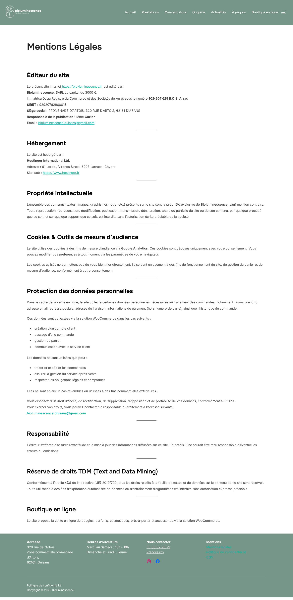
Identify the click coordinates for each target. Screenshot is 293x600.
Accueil (130, 12)
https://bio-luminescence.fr (82, 86)
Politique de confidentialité (226, 552)
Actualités (218, 12)
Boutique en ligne (265, 12)
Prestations (150, 12)
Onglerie (198, 12)
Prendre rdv (155, 552)
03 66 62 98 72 (158, 547)
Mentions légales (218, 547)
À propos (239, 12)
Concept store (175, 12)
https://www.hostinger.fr (61, 173)
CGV (209, 557)
